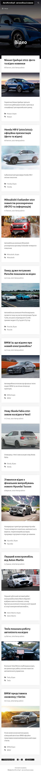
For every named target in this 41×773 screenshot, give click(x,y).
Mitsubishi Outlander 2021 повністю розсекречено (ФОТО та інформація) (19, 203)
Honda (9, 184)
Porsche (9, 327)
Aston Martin (11, 613)
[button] (38, 3)
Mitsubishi (10, 254)
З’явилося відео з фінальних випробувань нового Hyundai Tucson (19, 483)
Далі (31, 759)
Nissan (9, 114)
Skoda (9, 464)
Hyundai (10, 541)
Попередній (6, 759)
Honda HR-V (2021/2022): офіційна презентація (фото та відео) (18, 133)
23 (26, 759)
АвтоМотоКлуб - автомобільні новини (18, 3)
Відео (14, 114)
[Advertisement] (20, 26)
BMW (9, 395)
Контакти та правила (20, 768)
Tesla (9, 677)
